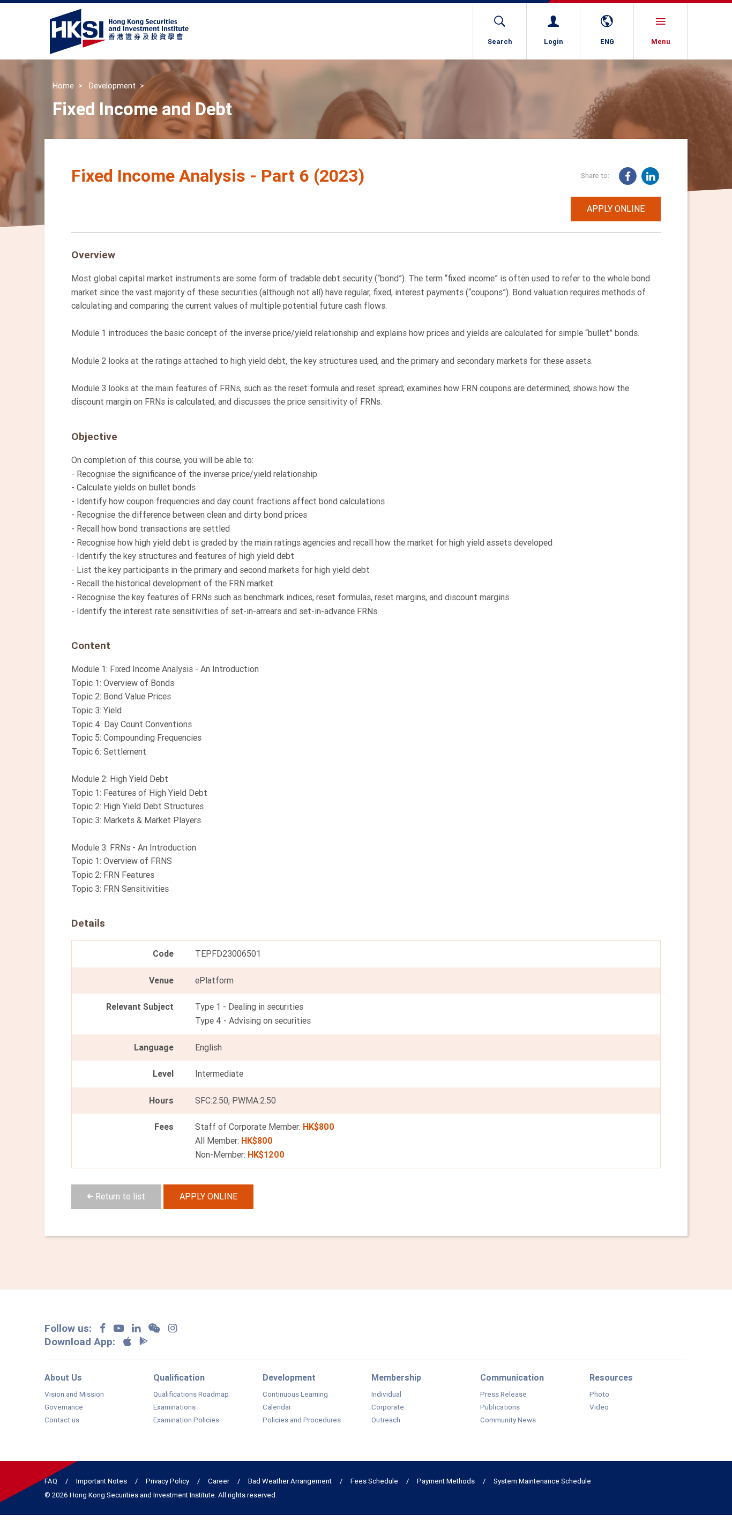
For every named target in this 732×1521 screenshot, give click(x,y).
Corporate (387, 1407)
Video (599, 1407)
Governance (63, 1407)
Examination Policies (186, 1420)
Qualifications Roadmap (191, 1394)
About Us (63, 1377)
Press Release (503, 1394)
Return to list (119, 1196)
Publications (500, 1407)
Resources (611, 1377)
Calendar (277, 1407)
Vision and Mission (74, 1394)
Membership (396, 1377)
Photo (599, 1394)
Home (63, 86)
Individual (386, 1394)
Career (218, 1481)
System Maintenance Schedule (542, 1481)
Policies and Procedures (302, 1420)
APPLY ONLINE (616, 208)
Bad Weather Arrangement (290, 1481)
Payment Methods (446, 1481)
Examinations (174, 1407)
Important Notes (101, 1481)
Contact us (61, 1420)
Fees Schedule (374, 1481)
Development (112, 86)
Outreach (385, 1420)
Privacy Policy (167, 1481)
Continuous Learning (295, 1394)
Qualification (179, 1377)
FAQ (50, 1481)
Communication (512, 1377)
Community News (508, 1420)
